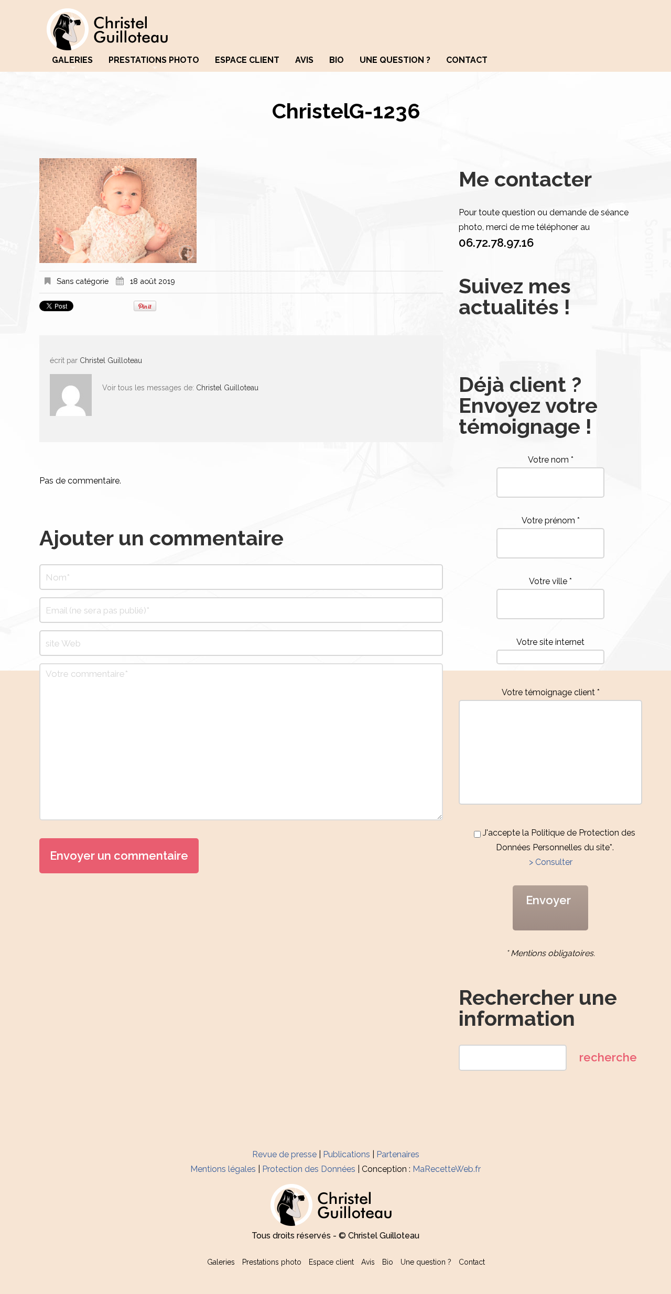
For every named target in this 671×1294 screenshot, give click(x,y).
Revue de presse (284, 1154)
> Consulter (550, 862)
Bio (336, 60)
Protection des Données (308, 1169)
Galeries (72, 60)
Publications (346, 1154)
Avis (304, 60)
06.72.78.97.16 (496, 242)
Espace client (247, 60)
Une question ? (395, 60)
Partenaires (397, 1154)
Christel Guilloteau (111, 360)
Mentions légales (223, 1169)
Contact (467, 60)
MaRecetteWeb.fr (447, 1169)
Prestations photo (154, 60)
